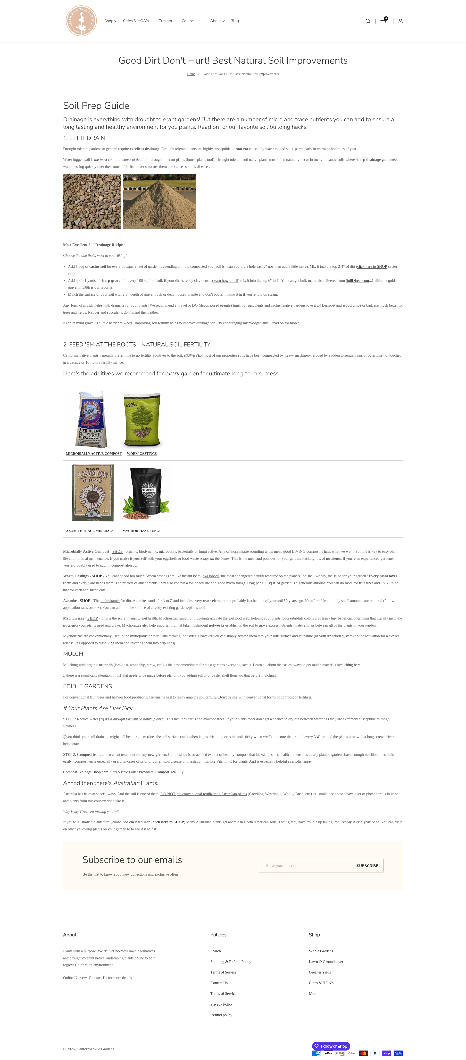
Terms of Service (223, 972)
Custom (165, 21)
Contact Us (191, 21)
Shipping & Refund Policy (230, 962)
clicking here (350, 665)
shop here (100, 772)
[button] (108, 21)
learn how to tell (225, 280)
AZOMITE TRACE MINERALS (90, 531)
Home (191, 74)
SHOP (117, 551)
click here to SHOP (372, 266)
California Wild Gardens (95, 1049)
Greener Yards (320, 972)
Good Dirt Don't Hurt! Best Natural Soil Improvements (241, 74)
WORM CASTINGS (142, 454)
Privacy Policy (221, 1004)
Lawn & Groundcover (326, 962)
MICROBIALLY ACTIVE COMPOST (94, 454)
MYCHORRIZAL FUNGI (141, 531)
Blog (235, 21)
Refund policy (221, 1015)
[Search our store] (370, 21)
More (313, 993)
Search (215, 951)
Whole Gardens (321, 951)
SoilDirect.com (357, 280)
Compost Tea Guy (169, 772)
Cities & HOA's (136, 21)
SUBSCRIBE (367, 866)
